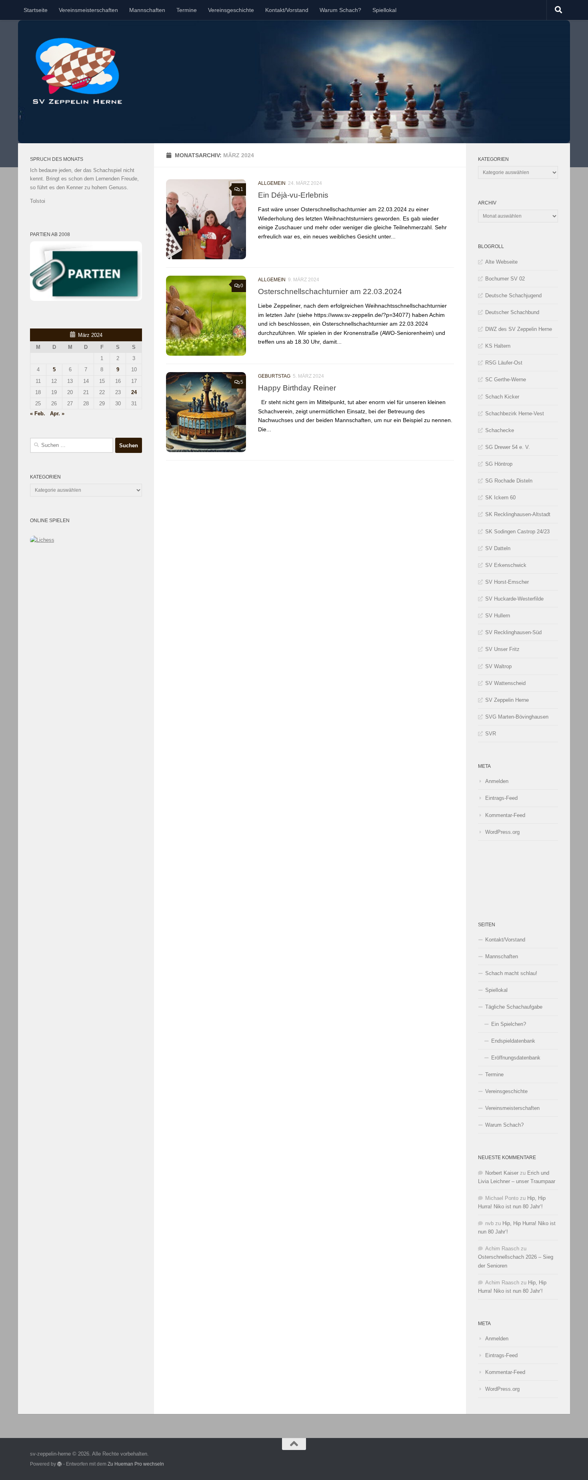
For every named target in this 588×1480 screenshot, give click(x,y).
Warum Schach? (340, 10)
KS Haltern (497, 346)
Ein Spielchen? (508, 1024)
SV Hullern (497, 616)
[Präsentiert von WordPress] (59, 1464)
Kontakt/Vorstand (286, 10)
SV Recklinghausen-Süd (513, 632)
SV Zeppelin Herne (507, 700)
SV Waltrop (498, 666)
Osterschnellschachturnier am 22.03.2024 (330, 291)
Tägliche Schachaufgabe (513, 1007)
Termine (186, 10)
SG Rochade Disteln (508, 481)
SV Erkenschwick (505, 565)
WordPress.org (502, 832)
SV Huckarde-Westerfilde (514, 599)
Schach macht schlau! (511, 973)
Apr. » (57, 414)
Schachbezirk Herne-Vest (514, 414)
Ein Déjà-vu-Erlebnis (293, 194)
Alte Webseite (501, 262)
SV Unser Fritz (502, 649)
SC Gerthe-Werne (505, 380)
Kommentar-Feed (505, 815)
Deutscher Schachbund (512, 312)
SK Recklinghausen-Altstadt (517, 514)
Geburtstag (274, 376)
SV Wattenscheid (505, 683)
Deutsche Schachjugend (513, 295)
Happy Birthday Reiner (297, 387)
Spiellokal (384, 10)
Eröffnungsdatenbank (515, 1058)
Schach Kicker (502, 397)
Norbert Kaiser (501, 1173)
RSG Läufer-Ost (503, 363)
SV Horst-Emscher (507, 582)
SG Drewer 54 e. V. (507, 447)
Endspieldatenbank (513, 1041)
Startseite (36, 10)
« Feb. (37, 414)
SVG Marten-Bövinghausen (516, 717)
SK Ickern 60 (500, 498)
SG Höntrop (498, 464)
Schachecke (499, 430)
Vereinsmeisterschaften (88, 10)
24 (134, 392)
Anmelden (496, 781)
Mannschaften (147, 10)
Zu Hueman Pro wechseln (136, 1463)
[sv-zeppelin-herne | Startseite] (77, 71)
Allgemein (272, 183)
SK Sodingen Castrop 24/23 (517, 532)
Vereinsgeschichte (231, 10)
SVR (490, 734)
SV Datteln (497, 548)
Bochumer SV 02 (505, 279)
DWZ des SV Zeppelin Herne (518, 329)
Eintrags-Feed (501, 798)
